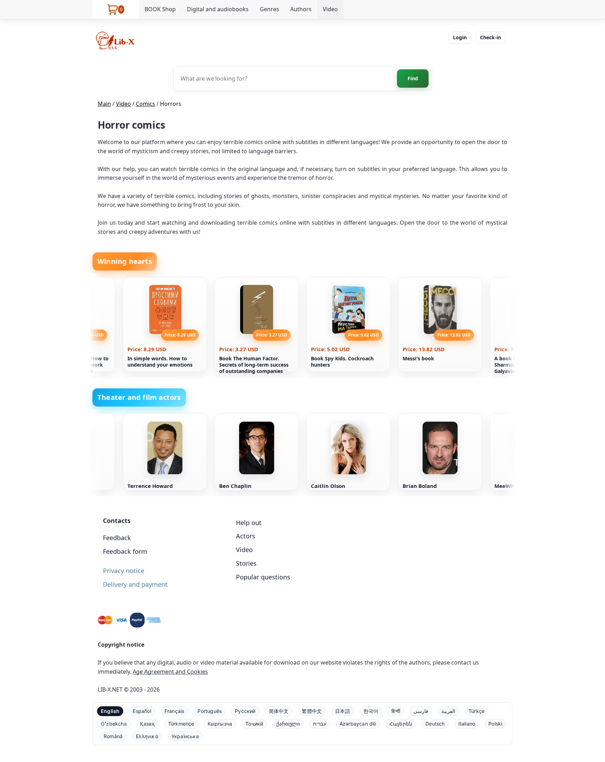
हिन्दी (395, 711)
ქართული (287, 724)
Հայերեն (400, 724)
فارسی (420, 711)
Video (330, 9)
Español (142, 711)
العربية (448, 711)
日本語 (342, 711)
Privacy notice (123, 570)
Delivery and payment (135, 584)
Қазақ (147, 724)
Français (175, 711)
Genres (269, 9)
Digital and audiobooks (218, 9)
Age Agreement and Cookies (170, 671)
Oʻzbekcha (114, 724)
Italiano (466, 724)
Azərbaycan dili (358, 724)
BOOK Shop (160, 9)
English (110, 711)
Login (460, 37)
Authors (301, 9)
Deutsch (435, 724)
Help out (249, 522)
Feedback (117, 537)
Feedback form (125, 551)
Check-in (490, 37)
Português (209, 711)
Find (413, 78)
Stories (246, 563)
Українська (185, 736)
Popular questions (263, 577)
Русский (245, 711)
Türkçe (476, 711)
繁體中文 (312, 711)
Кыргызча (220, 724)
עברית (319, 724)
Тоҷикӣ (254, 724)
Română (113, 736)
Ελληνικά (147, 736)
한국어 (370, 711)
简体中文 (279, 711)
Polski (495, 724)
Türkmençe (181, 724)
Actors (245, 536)
